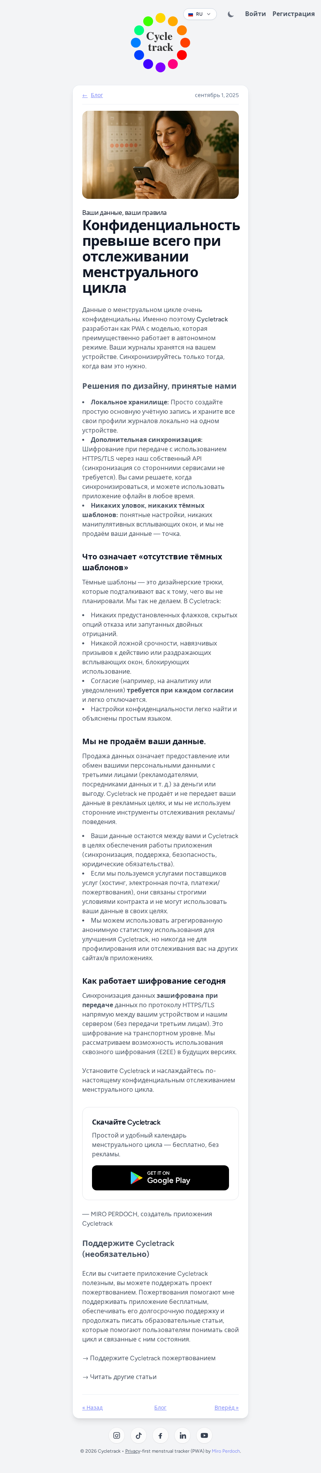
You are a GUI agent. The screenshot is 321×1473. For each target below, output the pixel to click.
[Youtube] (204, 1435)
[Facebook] (160, 1435)
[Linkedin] (182, 1435)
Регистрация (293, 14)
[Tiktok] (138, 1435)
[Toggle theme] (231, 14)
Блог (160, 1407)
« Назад (92, 1407)
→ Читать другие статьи (119, 1377)
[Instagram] (116, 1435)
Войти (255, 14)
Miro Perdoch (226, 1451)
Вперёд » (227, 1407)
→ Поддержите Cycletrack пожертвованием (149, 1358)
